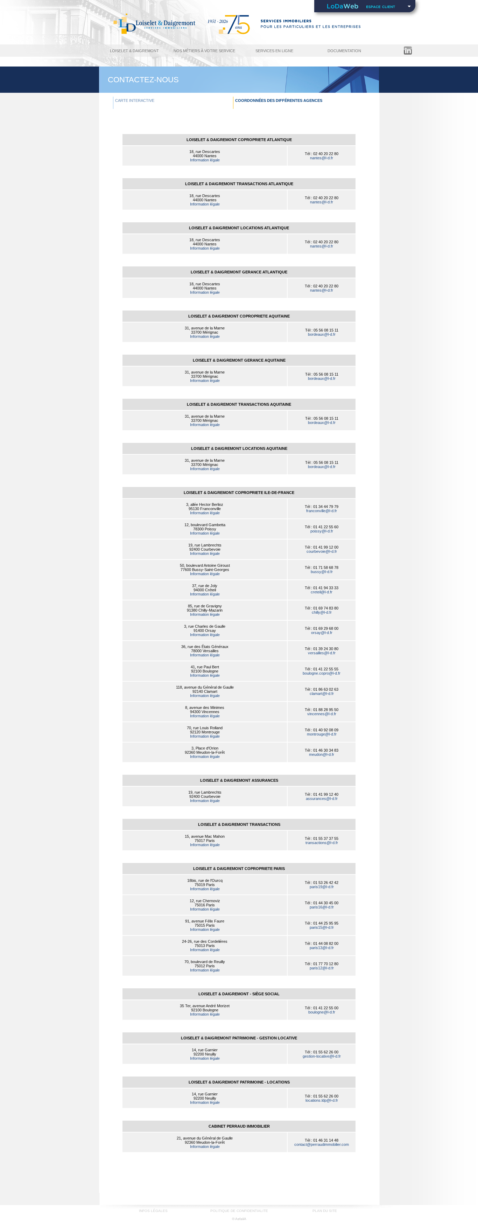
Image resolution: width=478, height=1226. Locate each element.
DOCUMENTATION (344, 51)
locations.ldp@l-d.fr (321, 1100)
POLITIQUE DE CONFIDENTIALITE (239, 1211)
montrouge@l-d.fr (322, 734)
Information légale (205, 160)
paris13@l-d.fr (322, 948)
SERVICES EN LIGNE (274, 51)
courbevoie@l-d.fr (322, 551)
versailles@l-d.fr (322, 653)
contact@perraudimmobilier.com (321, 1144)
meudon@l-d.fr (321, 754)
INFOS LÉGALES (153, 1211)
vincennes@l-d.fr (321, 714)
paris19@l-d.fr (322, 887)
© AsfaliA (239, 1219)
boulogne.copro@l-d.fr (321, 673)
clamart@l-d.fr (322, 693)
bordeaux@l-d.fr (322, 334)
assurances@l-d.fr (322, 798)
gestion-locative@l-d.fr (322, 1056)
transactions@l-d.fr (321, 843)
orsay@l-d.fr (321, 633)
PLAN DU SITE (324, 1211)
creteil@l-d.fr (321, 592)
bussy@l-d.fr (322, 572)
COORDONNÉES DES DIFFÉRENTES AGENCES (278, 100)
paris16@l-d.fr (322, 907)
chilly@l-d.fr (322, 612)
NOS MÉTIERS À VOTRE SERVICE (204, 51)
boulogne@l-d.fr (321, 1012)
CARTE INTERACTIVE (134, 100)
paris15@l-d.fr (322, 927)
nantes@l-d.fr (321, 158)
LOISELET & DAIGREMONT (134, 51)
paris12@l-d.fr (322, 968)
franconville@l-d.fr (321, 511)
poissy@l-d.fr (321, 531)
